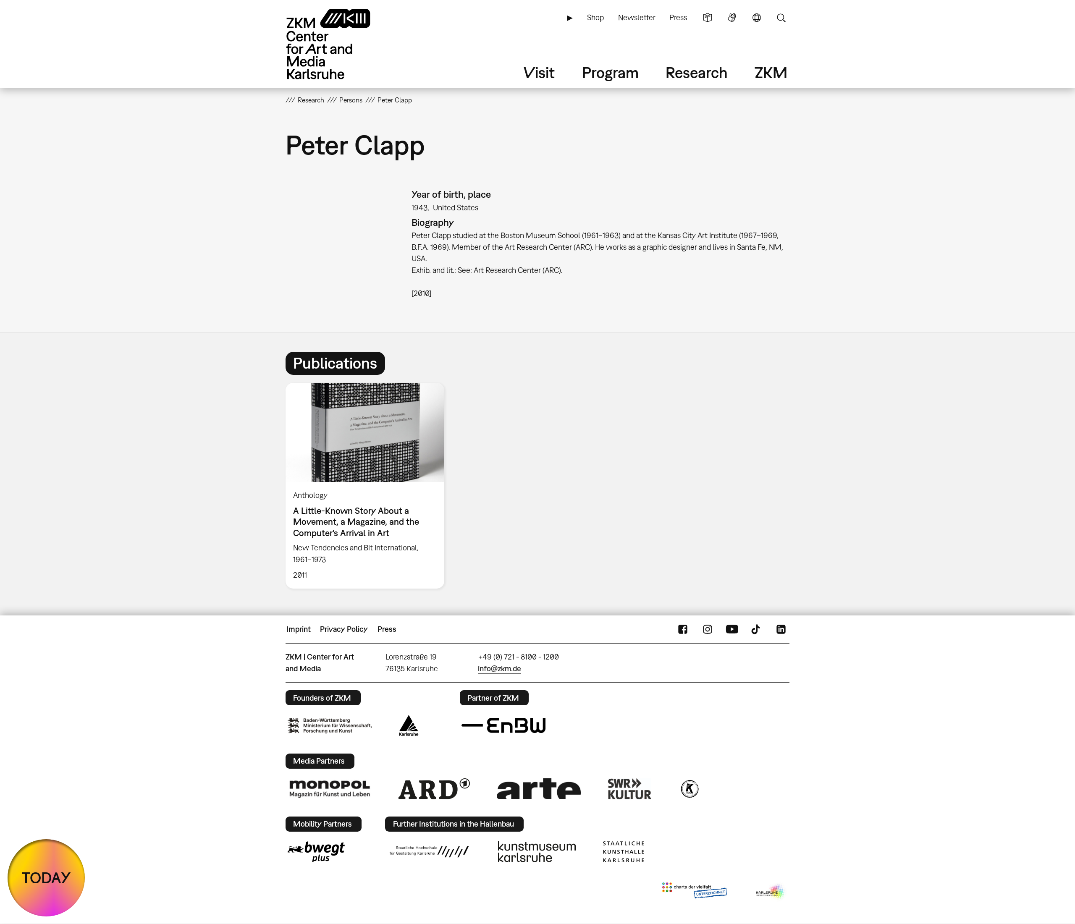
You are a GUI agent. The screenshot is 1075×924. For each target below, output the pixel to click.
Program (610, 72)
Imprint (298, 629)
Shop (595, 17)
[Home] (340, 44)
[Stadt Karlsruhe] (409, 725)
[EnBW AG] (503, 725)
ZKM (771, 72)
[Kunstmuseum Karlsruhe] (537, 851)
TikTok (756, 629)
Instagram (707, 629)
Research (697, 72)
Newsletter (636, 17)
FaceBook (682, 629)
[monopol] (330, 788)
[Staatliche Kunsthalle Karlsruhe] (623, 851)
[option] (369, 486)
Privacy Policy (344, 629)
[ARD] (434, 788)
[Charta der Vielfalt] (694, 892)
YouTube (732, 629)
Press (678, 17)
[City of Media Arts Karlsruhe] (771, 892)
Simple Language (707, 18)
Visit (539, 72)
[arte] (539, 788)
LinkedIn (781, 629)
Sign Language (732, 18)
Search (781, 18)
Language (756, 18)
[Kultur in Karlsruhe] (689, 788)
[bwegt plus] (316, 851)
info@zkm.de (499, 668)
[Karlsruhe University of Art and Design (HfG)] (429, 852)
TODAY (46, 878)
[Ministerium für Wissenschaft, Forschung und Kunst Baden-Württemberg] (330, 725)
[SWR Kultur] (630, 788)
